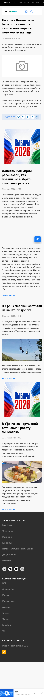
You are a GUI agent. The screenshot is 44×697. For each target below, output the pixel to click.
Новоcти (6, 3)
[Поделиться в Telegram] (33, 117)
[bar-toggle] (38, 11)
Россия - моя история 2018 (15, 646)
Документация (9, 554)
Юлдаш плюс (8, 601)
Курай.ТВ (6, 625)
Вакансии (7, 537)
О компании (8, 531)
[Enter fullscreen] (42, 693)
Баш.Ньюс (7, 525)
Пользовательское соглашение (17, 549)
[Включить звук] (37, 239)
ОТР (4, 631)
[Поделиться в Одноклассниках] (28, 117)
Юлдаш (35, 3)
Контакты (7, 543)
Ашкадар (6, 607)
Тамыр (5, 613)
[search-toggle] (31, 11)
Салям (5, 619)
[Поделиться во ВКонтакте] (23, 117)
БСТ (14, 3)
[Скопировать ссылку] (37, 117)
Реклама (6, 560)
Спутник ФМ (24, 3)
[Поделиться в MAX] (18, 117)
